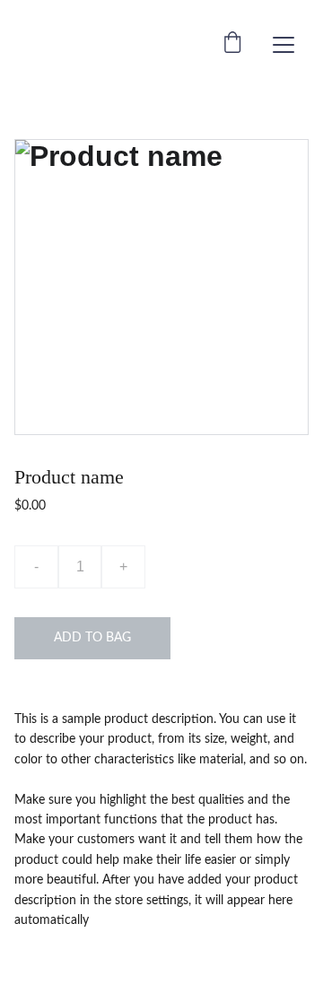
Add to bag (92, 638)
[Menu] (283, 45)
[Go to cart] (232, 44)
